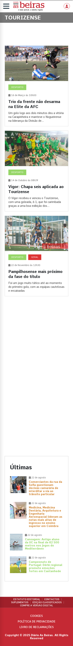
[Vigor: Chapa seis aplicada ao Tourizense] (36, 171)
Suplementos (19, 602)
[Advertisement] (36, 342)
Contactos (51, 599)
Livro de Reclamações (36, 627)
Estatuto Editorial (26, 599)
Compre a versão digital (36, 605)
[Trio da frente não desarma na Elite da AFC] (36, 86)
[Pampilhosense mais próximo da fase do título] (36, 256)
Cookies (36, 615)
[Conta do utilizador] (67, 6)
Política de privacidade (36, 621)
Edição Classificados (47, 602)
